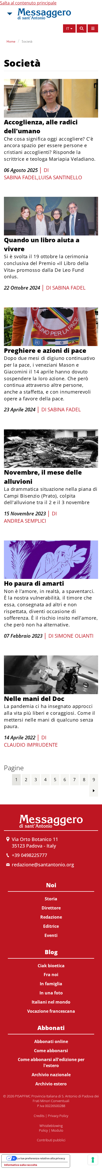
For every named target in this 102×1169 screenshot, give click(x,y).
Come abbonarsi (51, 1050)
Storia (51, 899)
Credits (39, 1115)
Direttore (51, 908)
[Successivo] (93, 790)
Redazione (51, 917)
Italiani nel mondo (51, 1002)
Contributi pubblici (51, 1140)
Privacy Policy (58, 1115)
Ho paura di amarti (34, 583)
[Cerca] (82, 28)
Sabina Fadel (20, 177)
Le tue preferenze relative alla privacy (41, 1158)
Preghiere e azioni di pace (45, 350)
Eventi (51, 935)
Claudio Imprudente (31, 744)
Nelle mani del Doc (34, 698)
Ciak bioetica (51, 966)
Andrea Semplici (25, 520)
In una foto (51, 993)
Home (11, 41)
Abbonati (51, 1028)
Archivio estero (51, 1084)
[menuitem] (51, 909)
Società (27, 41)
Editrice (51, 926)
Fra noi (51, 974)
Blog (51, 952)
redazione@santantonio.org (43, 864)
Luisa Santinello (60, 177)
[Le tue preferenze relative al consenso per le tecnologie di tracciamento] (93, 1160)
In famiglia (51, 984)
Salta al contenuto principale (28, 3)
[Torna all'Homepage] (44, 14)
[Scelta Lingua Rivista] (93, 28)
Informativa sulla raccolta (20, 1164)
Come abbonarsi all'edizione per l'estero (51, 1062)
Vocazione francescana (51, 1011)
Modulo (57, 1130)
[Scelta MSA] (9, 14)
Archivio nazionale (51, 1075)
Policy (43, 1130)
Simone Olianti (74, 635)
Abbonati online (51, 1041)
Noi (51, 885)
